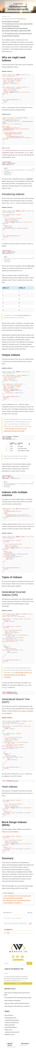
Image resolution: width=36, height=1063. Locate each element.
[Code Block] (19, 923)
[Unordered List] (15, 923)
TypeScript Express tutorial (12, 1032)
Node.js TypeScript (10, 1025)
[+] (25, 923)
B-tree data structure (23, 315)
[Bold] (5, 923)
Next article (25, 1043)
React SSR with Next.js (11, 1027)
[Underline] (9, 923)
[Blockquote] (17, 923)
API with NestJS (22, 18)
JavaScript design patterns (12, 1020)
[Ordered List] (13, 923)
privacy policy (23, 980)
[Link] (21, 923)
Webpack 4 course (9, 1034)
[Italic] (7, 923)
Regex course (8, 1029)
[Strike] (11, 923)
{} (23, 923)
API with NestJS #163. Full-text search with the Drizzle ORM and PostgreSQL (18, 675)
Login (30, 912)
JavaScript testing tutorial (12, 1022)
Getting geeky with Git (10, 1017)
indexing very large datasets (10, 831)
